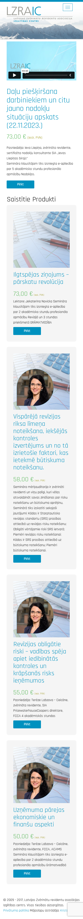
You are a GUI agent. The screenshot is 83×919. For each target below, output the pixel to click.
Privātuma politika (16, 910)
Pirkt (20, 184)
